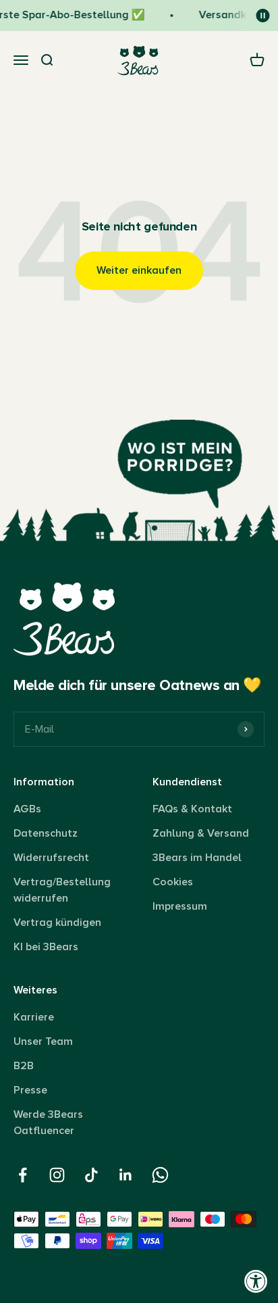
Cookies (172, 882)
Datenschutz (45, 833)
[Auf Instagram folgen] (57, 1175)
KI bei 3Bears (45, 947)
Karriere (33, 1017)
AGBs (27, 809)
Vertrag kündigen (57, 922)
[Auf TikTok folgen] (91, 1175)
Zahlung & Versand (200, 833)
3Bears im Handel (197, 857)
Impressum (179, 906)
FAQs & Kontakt (192, 809)
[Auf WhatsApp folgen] (160, 1175)
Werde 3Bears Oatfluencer (48, 1122)
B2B (23, 1066)
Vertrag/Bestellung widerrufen (62, 890)
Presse (30, 1090)
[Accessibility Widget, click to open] (256, 1281)
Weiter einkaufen (139, 270)
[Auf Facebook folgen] (22, 1175)
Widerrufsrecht (51, 857)
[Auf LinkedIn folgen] (126, 1175)
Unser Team (43, 1041)
